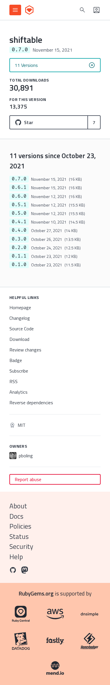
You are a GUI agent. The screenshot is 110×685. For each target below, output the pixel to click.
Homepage (20, 307)
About (18, 506)
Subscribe (18, 370)
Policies (20, 526)
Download (19, 339)
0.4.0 (19, 230)
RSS (13, 381)
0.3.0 (19, 239)
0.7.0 (19, 179)
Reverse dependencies (31, 402)
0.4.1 (19, 222)
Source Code (21, 328)
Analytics (18, 391)
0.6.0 (19, 196)
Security (21, 546)
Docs (16, 516)
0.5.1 (19, 205)
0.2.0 (19, 248)
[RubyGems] (29, 10)
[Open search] (82, 10)
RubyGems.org (36, 593)
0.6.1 (19, 187)
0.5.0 (19, 213)
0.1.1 (19, 256)
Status (19, 536)
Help (16, 557)
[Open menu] (15, 10)
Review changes (25, 349)
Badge (15, 360)
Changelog (19, 318)
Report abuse (28, 479)
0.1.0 (19, 265)
